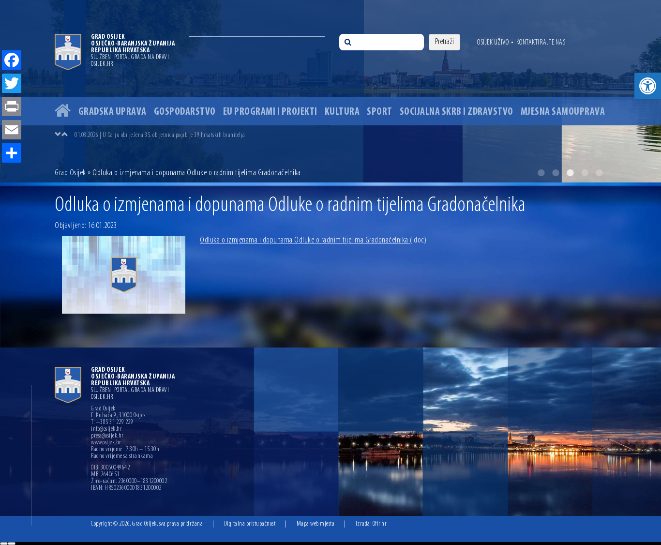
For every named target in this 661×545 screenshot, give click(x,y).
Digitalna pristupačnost (250, 524)
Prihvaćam (4, 543)
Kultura (342, 112)
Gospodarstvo (185, 112)
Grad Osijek (71, 173)
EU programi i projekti (270, 112)
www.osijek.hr (106, 442)
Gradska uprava (112, 112)
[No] (11, 543)
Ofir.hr (380, 524)
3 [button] (570, 173)
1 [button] (541, 173)
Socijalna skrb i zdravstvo (456, 112)
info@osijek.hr (106, 429)
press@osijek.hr (107, 436)
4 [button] (584, 173)
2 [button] (555, 173)
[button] (647, 86)
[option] (330, 91)
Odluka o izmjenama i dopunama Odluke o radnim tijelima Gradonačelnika (313, 240)
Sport (379, 112)
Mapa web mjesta (316, 524)
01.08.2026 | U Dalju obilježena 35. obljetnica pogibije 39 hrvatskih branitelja (160, 135)
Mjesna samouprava (563, 112)
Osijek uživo (493, 42)
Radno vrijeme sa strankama (122, 456)
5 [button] (599, 173)
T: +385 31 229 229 (112, 422)
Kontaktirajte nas (541, 42)
